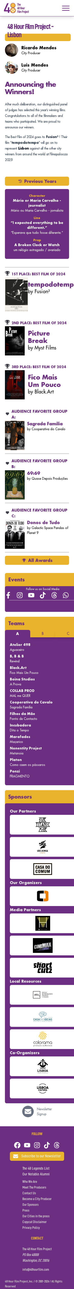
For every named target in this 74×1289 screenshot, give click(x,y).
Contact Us (29, 1193)
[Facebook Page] (8, 595)
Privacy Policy (31, 1228)
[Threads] (54, 595)
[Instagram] (19, 595)
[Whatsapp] (65, 595)
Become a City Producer (37, 1199)
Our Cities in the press (36, 1216)
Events (16, 579)
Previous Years (40, 181)
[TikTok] (42, 595)
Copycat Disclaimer (34, 1222)
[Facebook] (17, 1145)
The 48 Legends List (36, 1169)
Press (25, 1210)
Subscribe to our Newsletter (41, 1156)
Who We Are (29, 1182)
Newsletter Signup (44, 1111)
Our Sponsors (30, 1205)
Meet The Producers (34, 1187)
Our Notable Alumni (36, 1174)
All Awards (40, 560)
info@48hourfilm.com (35, 1270)
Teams (16, 623)
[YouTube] (31, 595)
